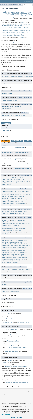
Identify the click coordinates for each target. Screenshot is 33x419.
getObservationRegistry (8, 223)
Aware (3, 24)
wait (17, 271)
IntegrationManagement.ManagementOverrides (14, 83)
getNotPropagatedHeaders (9, 193)
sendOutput (5, 198)
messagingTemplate (7, 93)
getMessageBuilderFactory (9, 252)
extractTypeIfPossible (20, 240)
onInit (27, 181)
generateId (5, 242)
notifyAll (11, 271)
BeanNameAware (8, 25)
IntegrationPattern (22, 32)
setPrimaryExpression (23, 261)
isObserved (16, 225)
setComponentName (22, 257)
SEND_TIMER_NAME (6, 108)
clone (3, 269)
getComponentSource (7, 249)
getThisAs (4, 284)
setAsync (19, 198)
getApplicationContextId (9, 243)
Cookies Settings (16, 417)
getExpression (6, 250)
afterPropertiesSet (7, 240)
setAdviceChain (6, 183)
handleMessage (6, 211)
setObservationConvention (17, 213)
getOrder (18, 223)
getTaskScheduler (22, 252)
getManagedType (6, 221)
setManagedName (17, 230)
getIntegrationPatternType (22, 152)
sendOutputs (12, 198)
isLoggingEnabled (6, 225)
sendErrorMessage (19, 196)
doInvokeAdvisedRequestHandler (15, 177)
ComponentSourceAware (14, 29)
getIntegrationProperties (18, 250)
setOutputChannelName (8, 201)
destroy (13, 220)
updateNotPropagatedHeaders (9, 205)
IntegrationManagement (18, 34)
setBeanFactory (6, 255)
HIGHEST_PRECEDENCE (7, 115)
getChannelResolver (24, 245)
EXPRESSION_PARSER (7, 100)
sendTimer (22, 228)
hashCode (28, 269)
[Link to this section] (20, 70)
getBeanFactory (6, 245)
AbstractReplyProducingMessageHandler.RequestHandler (17, 76)
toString (15, 262)
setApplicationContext (17, 254)
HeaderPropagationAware (9, 32)
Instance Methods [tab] (17, 140)
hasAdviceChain (20, 181)
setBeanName (14, 255)
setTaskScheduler (6, 262)
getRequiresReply (19, 179)
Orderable (16, 30)
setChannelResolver (24, 255)
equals (8, 269)
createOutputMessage (23, 191)
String (3, 147)
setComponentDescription (9, 257)
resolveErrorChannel (7, 196)
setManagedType (6, 232)
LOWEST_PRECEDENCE (20, 115)
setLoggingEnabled (7, 230)
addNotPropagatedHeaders (9, 191)
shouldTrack (5, 233)
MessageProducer (25, 30)
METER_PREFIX (5, 106)
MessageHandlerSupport (23, 322)
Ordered (4, 29)
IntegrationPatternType (8, 152)
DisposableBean (18, 25)
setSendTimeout (19, 201)
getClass (21, 269)
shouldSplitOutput (21, 203)
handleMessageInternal (8, 181)
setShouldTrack (21, 232)
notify (4, 271)
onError (20, 211)
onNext (25, 211)
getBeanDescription (22, 243)
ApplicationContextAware (21, 27)
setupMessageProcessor (8, 203)
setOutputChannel (22, 200)
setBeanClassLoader (16, 183)
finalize (14, 269)
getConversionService (20, 249)
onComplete (14, 211)
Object (9, 158)
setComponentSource (7, 259)
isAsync (4, 194)
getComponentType (20, 147)
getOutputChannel (22, 193)
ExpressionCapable (7, 30)
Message (23, 22)
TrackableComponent (7, 35)
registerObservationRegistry (10, 228)
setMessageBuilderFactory (9, 261)
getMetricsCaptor (16, 221)
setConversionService (20, 259)
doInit (3, 177)
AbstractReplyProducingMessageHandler (17, 42)
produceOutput (26, 194)
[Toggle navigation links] (2, 2)
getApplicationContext (15, 242)
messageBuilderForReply (14, 194)
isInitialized (6, 254)
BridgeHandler (17, 4)
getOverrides (26, 223)
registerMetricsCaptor (8, 227)
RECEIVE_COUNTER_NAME (16, 106)
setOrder (13, 232)
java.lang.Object (5, 11)
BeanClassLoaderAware (13, 24)
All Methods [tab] (5, 140)
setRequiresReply (6, 184)
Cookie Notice (6, 414)
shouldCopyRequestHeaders (22, 168)
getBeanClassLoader (7, 179)
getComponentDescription (9, 247)
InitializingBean (7, 27)
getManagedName (21, 220)
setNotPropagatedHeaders (9, 200)
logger (15, 100)
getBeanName (14, 245)
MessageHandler (18, 35)
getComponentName (22, 247)
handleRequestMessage (21, 158)
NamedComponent (6, 34)
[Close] (28, 391)
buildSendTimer (6, 220)
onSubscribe (5, 213)
